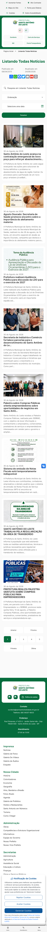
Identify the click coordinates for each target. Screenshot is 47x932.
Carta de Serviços (34, 37)
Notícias (6, 750)
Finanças (7, 870)
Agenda (6, 797)
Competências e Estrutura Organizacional (21, 830)
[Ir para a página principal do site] (23, 22)
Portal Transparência (34, 43)
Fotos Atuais (8, 794)
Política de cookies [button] (31, 697)
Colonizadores (9, 779)
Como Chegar (9, 816)
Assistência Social (11, 863)
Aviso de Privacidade (11, 917)
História (6, 775)
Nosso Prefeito (9, 841)
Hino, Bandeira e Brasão (13, 790)
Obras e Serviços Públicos (14, 874)
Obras (6, 827)
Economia (7, 783)
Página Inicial (8, 51)
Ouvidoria (13, 37)
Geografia (7, 786)
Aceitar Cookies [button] (23, 904)
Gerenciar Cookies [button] (23, 911)
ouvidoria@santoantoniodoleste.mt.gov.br (23, 710)
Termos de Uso (24, 917)
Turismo (6, 812)
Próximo (34, 630)
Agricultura (8, 859)
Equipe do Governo (11, 838)
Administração (9, 856)
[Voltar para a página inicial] (23, 687)
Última (33, 648)
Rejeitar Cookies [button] (23, 897)
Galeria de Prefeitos (12, 801)
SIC (13, 43)
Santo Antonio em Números (15, 808)
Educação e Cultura (11, 867)
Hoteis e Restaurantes (12, 805)
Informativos (8, 834)
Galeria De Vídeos (11, 757)
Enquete (6, 765)
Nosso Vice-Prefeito (12, 845)
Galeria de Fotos (10, 754)
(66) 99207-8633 (27, 713)
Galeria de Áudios (11, 761)
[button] (10, 13)
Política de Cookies (33, 915)
